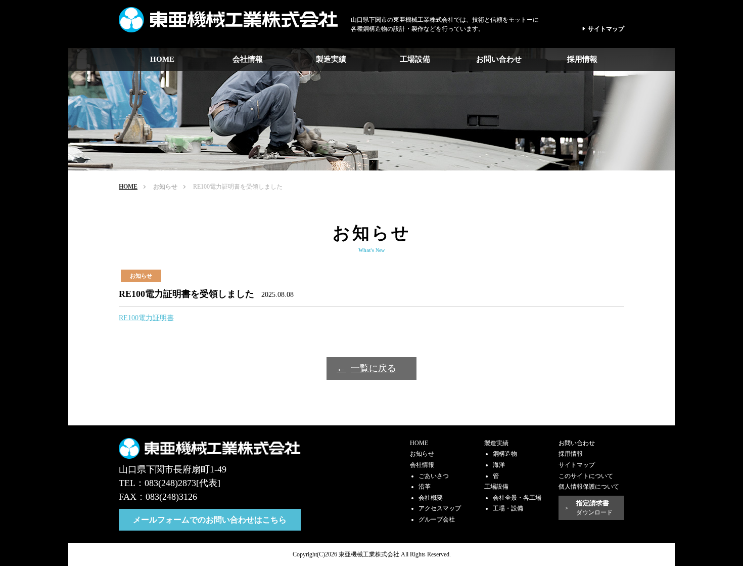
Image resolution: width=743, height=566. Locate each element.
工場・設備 (508, 508)
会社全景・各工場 (517, 497)
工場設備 (415, 59)
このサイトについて (586, 476)
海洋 (499, 464)
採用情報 (582, 59)
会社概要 (431, 497)
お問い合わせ (499, 59)
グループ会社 (437, 519)
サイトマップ (606, 28)
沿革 (425, 486)
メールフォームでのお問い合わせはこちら (210, 519)
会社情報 (248, 59)
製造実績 (331, 59)
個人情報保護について (589, 486)
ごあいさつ (434, 476)
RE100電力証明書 (146, 318)
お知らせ (165, 186)
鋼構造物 (505, 453)
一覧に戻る (373, 368)
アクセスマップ (440, 508)
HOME (162, 59)
